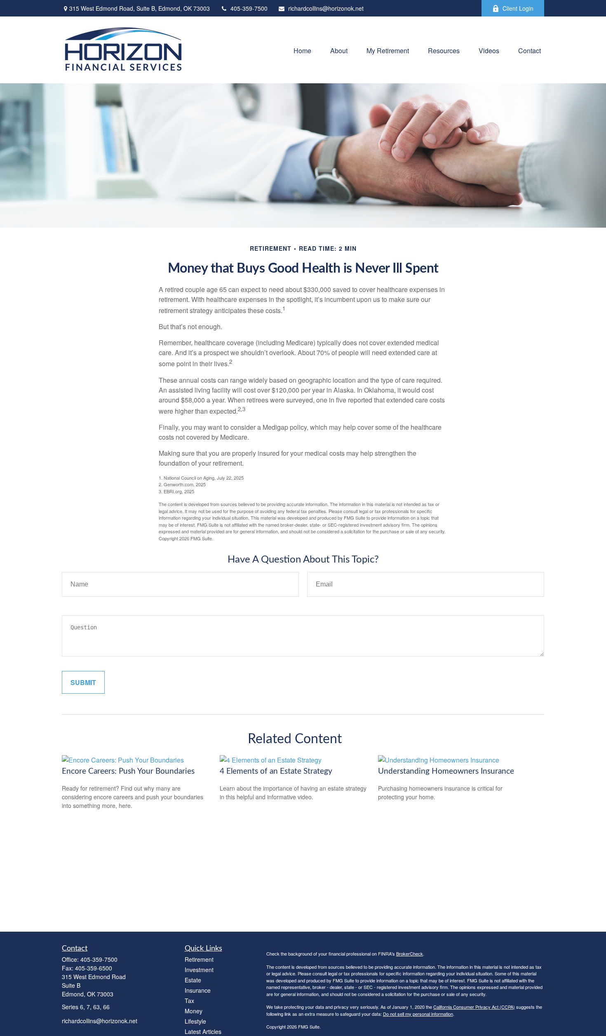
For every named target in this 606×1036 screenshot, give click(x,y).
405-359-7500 (249, 8)
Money (193, 1011)
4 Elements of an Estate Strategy (276, 771)
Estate (193, 980)
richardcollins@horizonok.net (326, 8)
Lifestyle (195, 1021)
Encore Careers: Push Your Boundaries (128, 771)
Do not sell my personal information (418, 1013)
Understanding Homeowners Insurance (446, 771)
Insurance (198, 990)
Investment (199, 969)
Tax (189, 1000)
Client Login (518, 8)
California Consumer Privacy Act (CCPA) (474, 1006)
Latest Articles (203, 1031)
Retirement (199, 959)
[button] (302, 49)
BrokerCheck (409, 953)
